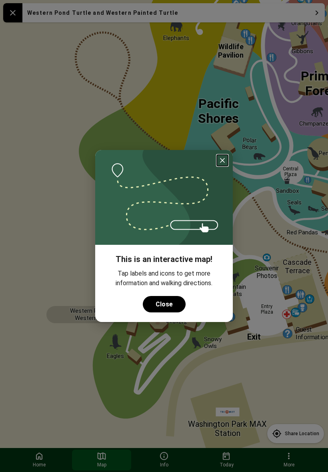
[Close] (222, 160)
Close (164, 304)
